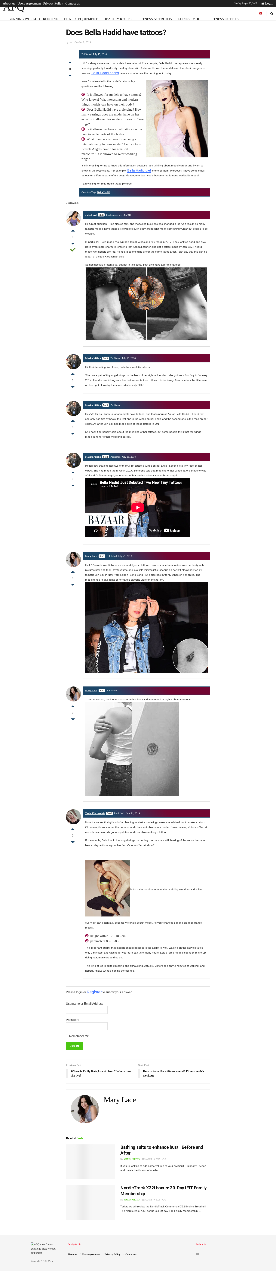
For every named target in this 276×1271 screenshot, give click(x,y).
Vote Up (70, 61)
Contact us (72, 3)
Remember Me (78, 1036)
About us (9, 3)
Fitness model (191, 19)
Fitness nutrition (156, 19)
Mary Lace (91, 556)
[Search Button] (271, 13)
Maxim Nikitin (93, 358)
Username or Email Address (84, 1003)
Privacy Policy (53, 3)
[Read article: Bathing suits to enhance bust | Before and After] (90, 1161)
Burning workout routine (33, 19)
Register (94, 992)
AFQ (13, 6)
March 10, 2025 (152, 1159)
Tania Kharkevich (95, 813)
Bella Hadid (103, 192)
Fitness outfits (224, 19)
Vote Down (70, 76)
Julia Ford (91, 214)
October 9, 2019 (83, 42)
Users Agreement (29, 3)
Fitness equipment (81, 19)
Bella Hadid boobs (105, 73)
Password (72, 1019)
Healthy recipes (118, 19)
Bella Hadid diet (139, 170)
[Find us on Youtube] (260, 13)
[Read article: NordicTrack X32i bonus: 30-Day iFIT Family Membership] (90, 1202)
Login (268, 3)
